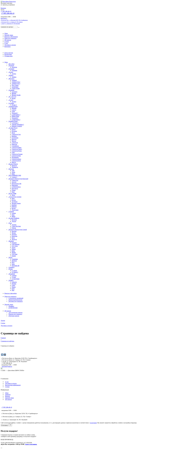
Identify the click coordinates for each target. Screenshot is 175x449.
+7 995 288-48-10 (6, 11)
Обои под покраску (10, 38)
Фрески (7, 396)
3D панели (7, 40)
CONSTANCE (16, 187)
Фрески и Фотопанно (11, 36)
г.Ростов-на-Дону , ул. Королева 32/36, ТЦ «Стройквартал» (14, 20)
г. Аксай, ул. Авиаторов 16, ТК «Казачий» (10, 23)
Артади (14, 182)
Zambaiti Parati (13, 106)
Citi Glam (14, 254)
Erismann (11, 69)
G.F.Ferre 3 (15, 123)
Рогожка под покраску (15, 301)
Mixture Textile (16, 95)
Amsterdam (15, 87)
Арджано (14, 201)
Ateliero (10, 75)
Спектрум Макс (17, 147)
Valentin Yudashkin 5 (18, 124)
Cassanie (11, 211)
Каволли (14, 144)
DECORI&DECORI (14, 175)
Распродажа (8, 54)
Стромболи (15, 146)
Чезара (14, 233)
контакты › (4, 18)
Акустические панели (15, 312)
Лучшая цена (8, 56)
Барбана (14, 136)
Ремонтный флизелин (15, 300)
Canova (14, 110)
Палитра (11, 65)
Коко (13, 192)
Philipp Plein (15, 116)
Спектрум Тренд (17, 149)
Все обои (11, 64)
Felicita (14, 228)
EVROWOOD (13, 308)
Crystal (14, 277)
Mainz (13, 216)
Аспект (10, 100)
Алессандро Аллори (14, 197)
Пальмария (15, 157)
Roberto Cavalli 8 (17, 126)
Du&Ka (10, 280)
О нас (6, 43)
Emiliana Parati (13, 121)
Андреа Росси (12, 128)
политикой (93, 423)
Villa (13, 170)
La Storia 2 (15, 272)
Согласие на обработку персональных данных (15, 377)
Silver (13, 195)
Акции (3, 320)
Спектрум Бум (16, 160)
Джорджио (15, 210)
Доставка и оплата (10, 45)
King (13, 288)
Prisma (10, 269)
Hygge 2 (14, 105)
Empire (14, 256)
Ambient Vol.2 (16, 82)
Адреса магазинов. (31, 444)
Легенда (14, 239)
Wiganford (11, 274)
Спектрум (15, 142)
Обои (6, 33)
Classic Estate (16, 88)
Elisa (13, 215)
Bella (13, 174)
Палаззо (14, 234)
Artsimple (11, 90)
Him (13, 290)
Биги (13, 238)
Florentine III (15, 265)
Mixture (14, 93)
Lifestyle (14, 282)
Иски (13, 133)
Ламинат (8, 394)
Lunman (14, 275)
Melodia (14, 108)
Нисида (14, 139)
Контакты (7, 46)
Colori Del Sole (16, 226)
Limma (14, 213)
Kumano (14, 242)
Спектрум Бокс (16, 159)
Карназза (14, 236)
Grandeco (11, 267)
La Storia (14, 270)
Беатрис (14, 231)
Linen (13, 285)
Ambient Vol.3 (16, 83)
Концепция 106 (16, 183)
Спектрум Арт (16, 134)
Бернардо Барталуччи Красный (18, 178)
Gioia (13, 111)
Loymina (11, 103)
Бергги (14, 162)
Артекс (10, 72)
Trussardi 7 (15, 113)
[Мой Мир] (5, 355)
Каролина (15, 185)
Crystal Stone (15, 279)
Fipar (10, 223)
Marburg (11, 241)
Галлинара (15, 137)
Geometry (14, 92)
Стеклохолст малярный (15, 298)
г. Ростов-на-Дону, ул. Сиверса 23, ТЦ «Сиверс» (12, 22)
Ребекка (14, 206)
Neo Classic (15, 85)
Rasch (10, 257)
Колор (13, 98)
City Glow (15, 246)
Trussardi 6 (15, 118)
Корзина (3, 8)
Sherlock (14, 261)
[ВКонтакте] (2, 355)
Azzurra (14, 224)
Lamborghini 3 (16, 114)
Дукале (14, 221)
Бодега (14, 200)
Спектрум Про (16, 156)
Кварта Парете (13, 164)
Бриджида (15, 188)
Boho (13, 251)
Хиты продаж (8, 53)
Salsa (13, 264)
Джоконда (15, 167)
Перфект (11, 306)
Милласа (11, 78)
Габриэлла (15, 180)
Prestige (14, 283)
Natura (14, 287)
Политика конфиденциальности (11, 374)
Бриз (13, 198)
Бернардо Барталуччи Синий (17, 229)
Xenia (13, 172)
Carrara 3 (14, 177)
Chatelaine (15, 259)
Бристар (11, 169)
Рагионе (14, 219)
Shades (14, 252)
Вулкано (14, 131)
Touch (13, 247)
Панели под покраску (15, 314)
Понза (13, 129)
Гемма (13, 190)
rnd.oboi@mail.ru (7, 366)
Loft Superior (15, 244)
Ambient (14, 80)
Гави (13, 152)
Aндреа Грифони (13, 218)
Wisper (14, 249)
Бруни (14, 208)
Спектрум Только (17, 154)
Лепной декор (8, 35)
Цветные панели (13, 316)
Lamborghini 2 (16, 119)
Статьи (6, 41)
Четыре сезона (16, 203)
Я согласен (4, 425)
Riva (13, 262)
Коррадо (14, 165)
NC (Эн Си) (12, 96)
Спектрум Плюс (17, 151)
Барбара (14, 205)
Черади (14, 141)
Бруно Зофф (12, 193)
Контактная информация (13, 385)
